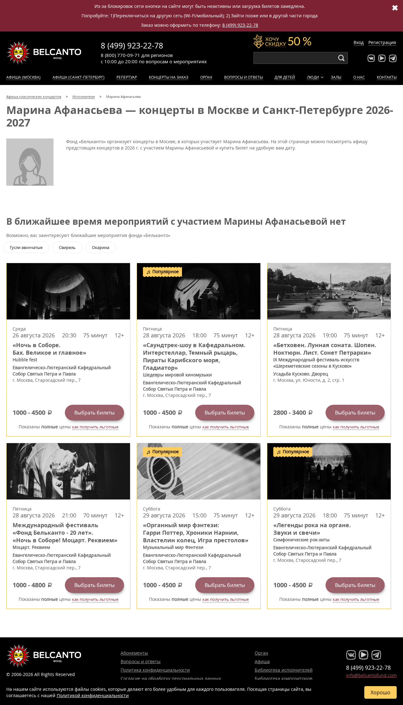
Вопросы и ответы (243, 77)
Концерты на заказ (168, 77)
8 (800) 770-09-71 (120, 55)
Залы (336, 77)
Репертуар (126, 77)
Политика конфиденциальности (155, 670)
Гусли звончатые (26, 247)
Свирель (67, 247)
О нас (359, 77)
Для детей (285, 77)
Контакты (387, 77)
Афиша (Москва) (23, 77)
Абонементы (134, 653)
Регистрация (382, 42)
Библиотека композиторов (283, 678)
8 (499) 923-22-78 (240, 25)
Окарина (100, 247)
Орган (206, 77)
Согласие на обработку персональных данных (171, 678)
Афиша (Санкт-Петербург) (79, 77)
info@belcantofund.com (371, 675)
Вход (359, 42)
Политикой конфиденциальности (93, 695)
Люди (313, 77)
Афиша (262, 661)
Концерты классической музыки (44, 53)
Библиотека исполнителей (284, 670)
